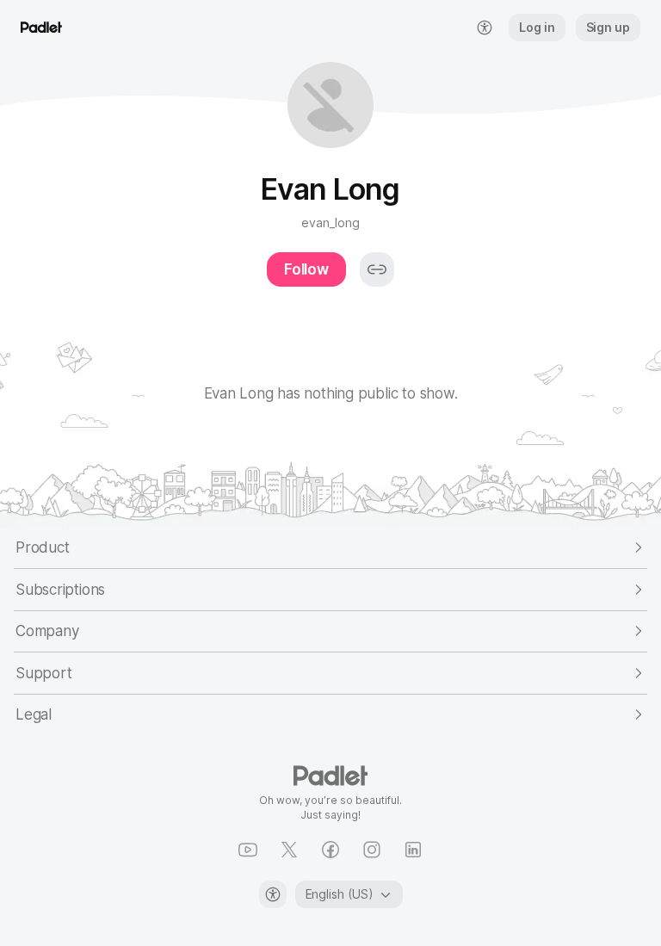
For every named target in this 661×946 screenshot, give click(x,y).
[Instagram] (371, 849)
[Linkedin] (413, 849)
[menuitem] (484, 27)
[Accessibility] (273, 894)
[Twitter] (289, 849)
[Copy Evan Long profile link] (377, 269)
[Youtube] (248, 849)
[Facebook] (330, 849)
